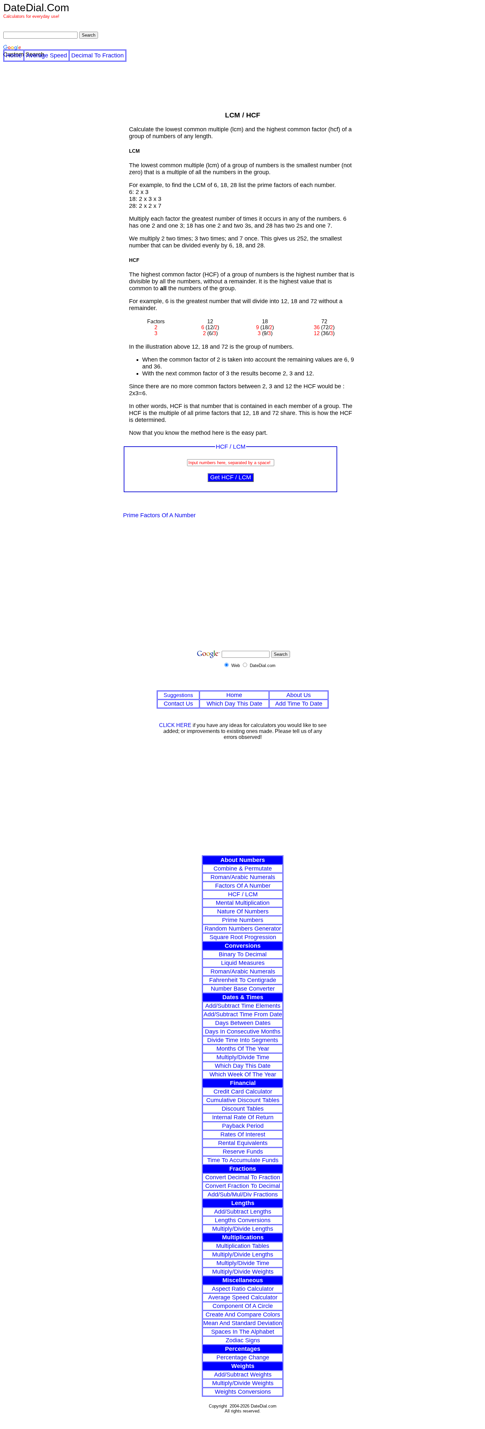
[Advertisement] (242, 587)
